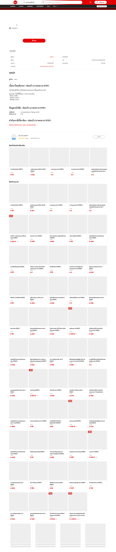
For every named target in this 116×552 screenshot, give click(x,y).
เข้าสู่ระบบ (101, 2)
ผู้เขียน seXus (26, 18)
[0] (90, 2)
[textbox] (58, 102)
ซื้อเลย (34, 41)
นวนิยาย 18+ (12, 51)
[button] (102, 6)
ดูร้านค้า (99, 137)
